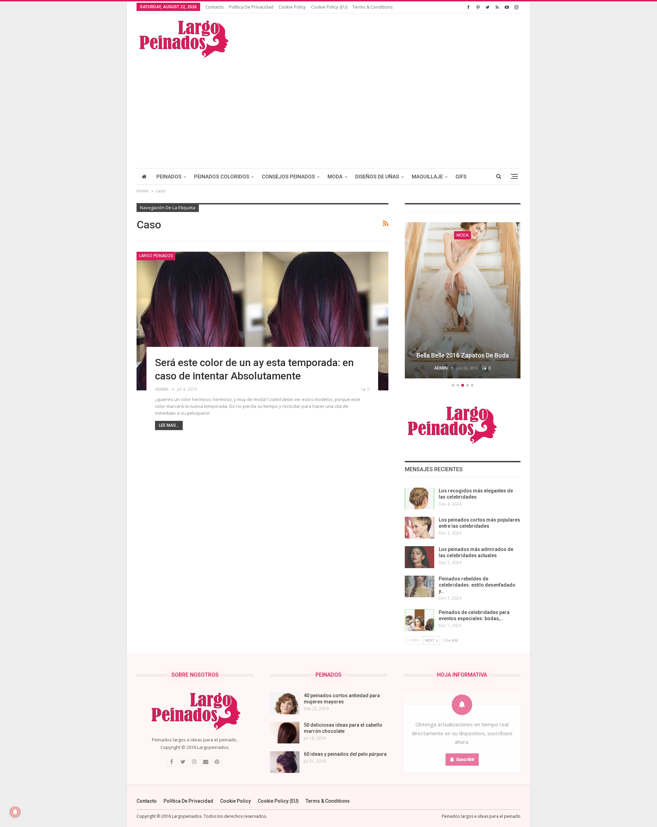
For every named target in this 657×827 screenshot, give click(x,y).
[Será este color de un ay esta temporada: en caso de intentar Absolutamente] (262, 321)
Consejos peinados (288, 177)
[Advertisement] (328, 110)
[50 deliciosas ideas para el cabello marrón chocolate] (284, 733)
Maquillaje (427, 177)
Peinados (168, 177)
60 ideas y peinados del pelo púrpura (345, 754)
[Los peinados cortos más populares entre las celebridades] (419, 528)
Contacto (214, 7)
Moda (335, 177)
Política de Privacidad (251, 7)
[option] (462, 301)
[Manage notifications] (15, 811)
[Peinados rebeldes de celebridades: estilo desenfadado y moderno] (419, 587)
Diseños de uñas (377, 177)
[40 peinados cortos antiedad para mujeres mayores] (284, 703)
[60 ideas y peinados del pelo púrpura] (284, 762)
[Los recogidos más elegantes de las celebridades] (419, 499)
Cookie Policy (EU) (329, 7)
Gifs (460, 177)
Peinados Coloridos (221, 177)
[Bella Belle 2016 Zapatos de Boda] (462, 300)
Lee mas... (169, 425)
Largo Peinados (156, 255)
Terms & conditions (372, 7)
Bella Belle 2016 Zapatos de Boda (462, 355)
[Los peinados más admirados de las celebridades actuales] (419, 557)
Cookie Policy (292, 7)
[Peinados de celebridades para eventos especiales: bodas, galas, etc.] (419, 620)
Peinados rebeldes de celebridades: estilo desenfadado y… (477, 585)
